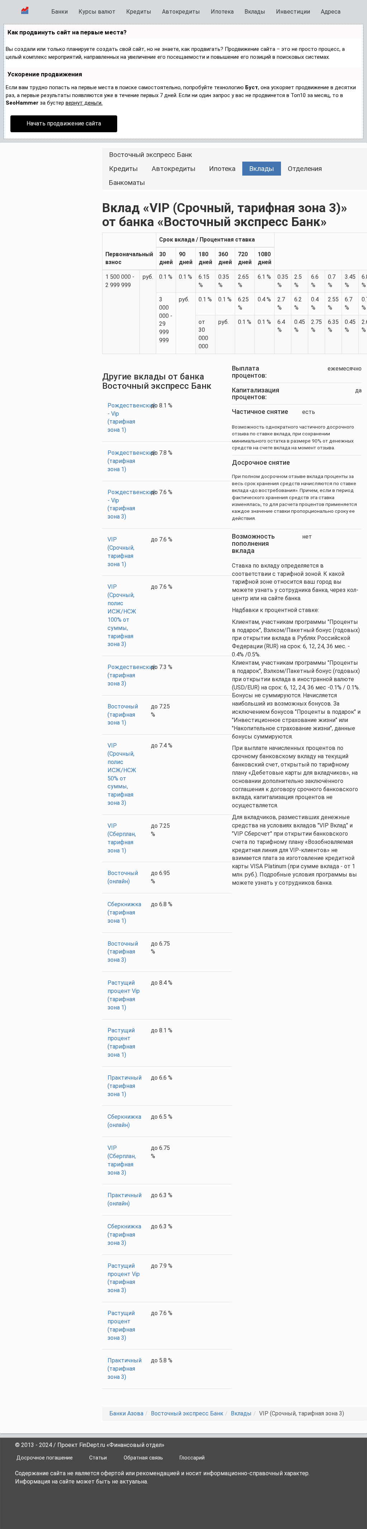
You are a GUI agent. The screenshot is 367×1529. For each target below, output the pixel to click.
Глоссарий (192, 1458)
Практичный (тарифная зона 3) (125, 1368)
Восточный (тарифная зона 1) (123, 714)
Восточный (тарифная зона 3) (123, 952)
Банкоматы (127, 182)
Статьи (98, 1458)
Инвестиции (293, 11)
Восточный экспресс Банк (150, 154)
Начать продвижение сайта (64, 123)
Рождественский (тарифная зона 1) (132, 461)
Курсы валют (96, 11)
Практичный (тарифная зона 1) (125, 1086)
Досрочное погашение (44, 1458)
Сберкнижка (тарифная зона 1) (124, 912)
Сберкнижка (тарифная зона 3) (124, 1234)
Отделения (305, 168)
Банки (59, 11)
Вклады (254, 11)
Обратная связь (143, 1458)
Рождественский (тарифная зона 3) (132, 675)
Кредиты (138, 11)
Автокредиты (181, 11)
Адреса (330, 11)
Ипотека (222, 11)
